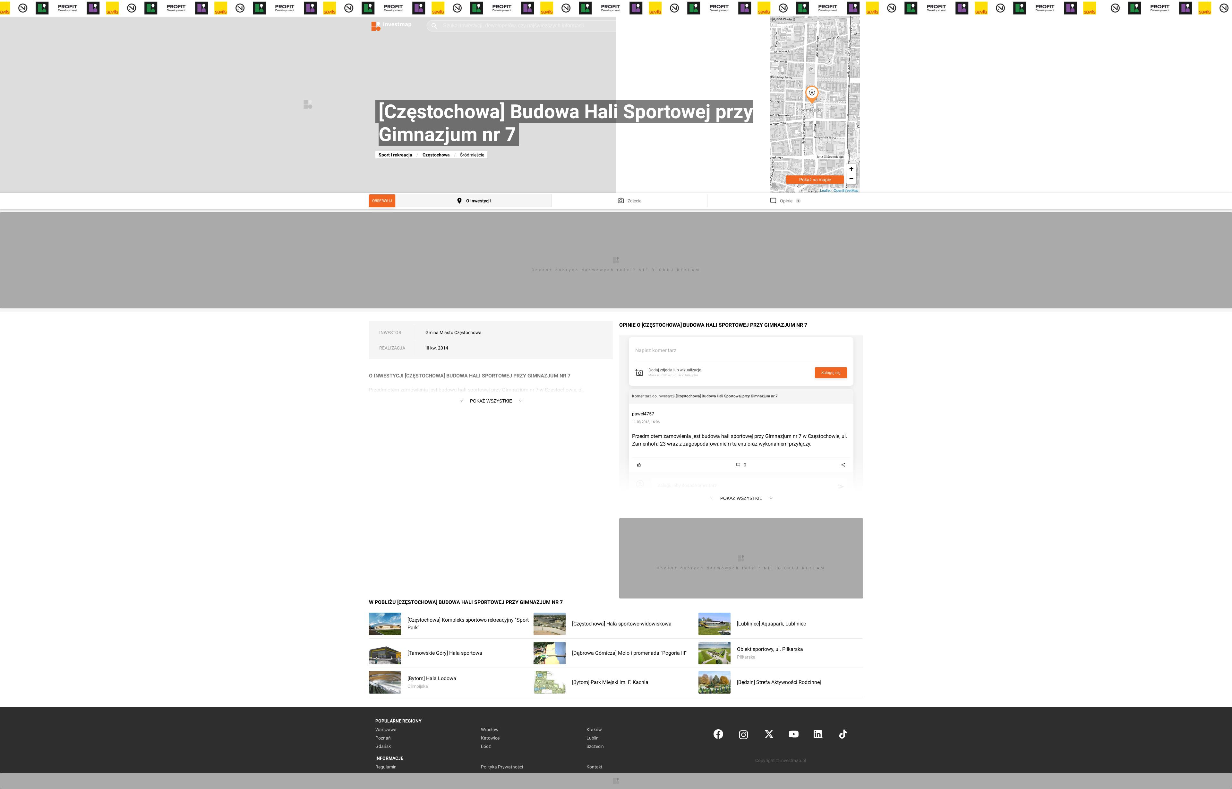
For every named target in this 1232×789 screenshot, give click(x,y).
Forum (785, 26)
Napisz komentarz (655, 350)
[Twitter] (769, 735)
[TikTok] (843, 735)
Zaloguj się (831, 372)
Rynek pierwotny (715, 26)
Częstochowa (436, 154)
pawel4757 (643, 413)
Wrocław (490, 729)
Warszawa (386, 729)
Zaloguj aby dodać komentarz (687, 485)
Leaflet (825, 190)
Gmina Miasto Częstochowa (453, 332)
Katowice (490, 737)
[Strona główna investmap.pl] (391, 25)
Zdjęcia (635, 200)
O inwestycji (478, 200)
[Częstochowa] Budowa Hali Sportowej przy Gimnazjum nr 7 (727, 396)
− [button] (851, 179)
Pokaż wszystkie (491, 400)
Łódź (486, 746)
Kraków (594, 729)
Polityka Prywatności (502, 766)
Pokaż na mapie (815, 179)
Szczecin (595, 746)
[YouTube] (794, 735)
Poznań (383, 737)
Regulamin (386, 766)
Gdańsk (383, 746)
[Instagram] (743, 735)
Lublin (592, 737)
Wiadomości (823, 26)
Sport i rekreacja (395, 154)
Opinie (786, 200)
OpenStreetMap (846, 190)
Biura (756, 26)
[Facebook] (718, 735)
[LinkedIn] (818, 735)
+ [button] (851, 169)
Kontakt (594, 766)
